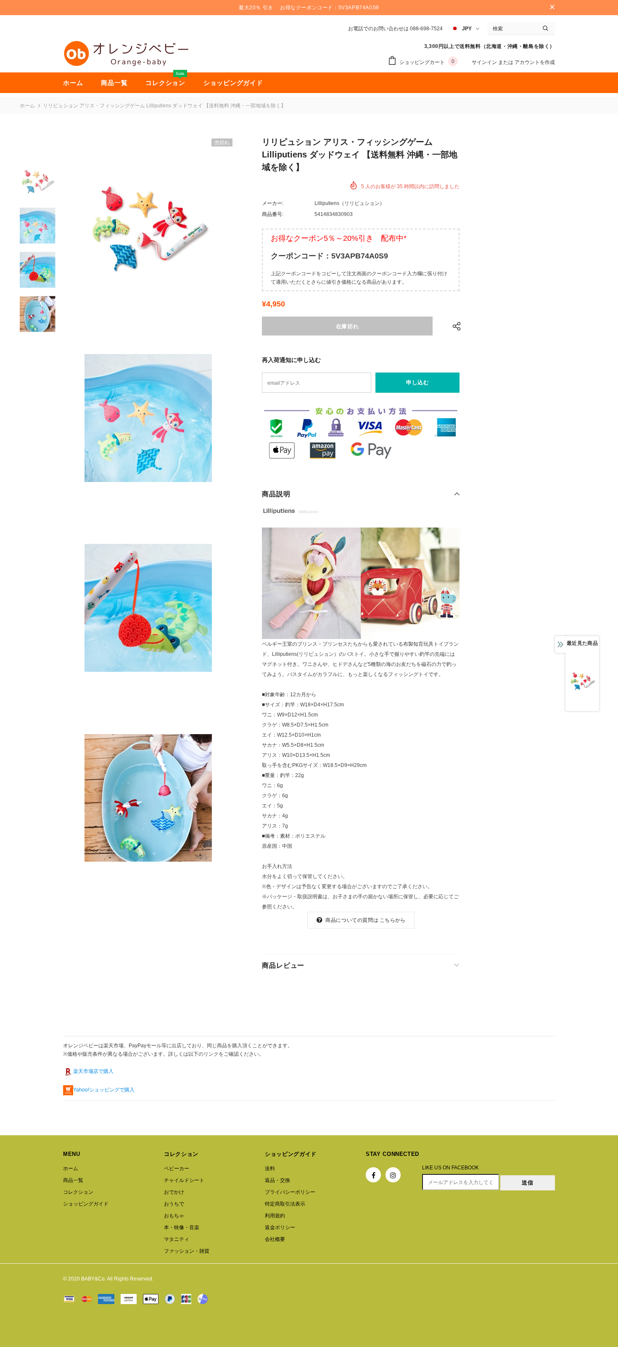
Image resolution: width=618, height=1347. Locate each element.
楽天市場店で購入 (93, 1071)
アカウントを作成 (535, 62)
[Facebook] (373, 1174)
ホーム (27, 106)
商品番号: (272, 214)
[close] (552, 7)
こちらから (392, 920)
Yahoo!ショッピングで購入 (104, 1090)
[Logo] (126, 53)
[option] (148, 228)
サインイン (485, 62)
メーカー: (272, 203)
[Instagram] (393, 1174)
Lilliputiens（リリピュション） (349, 203)
